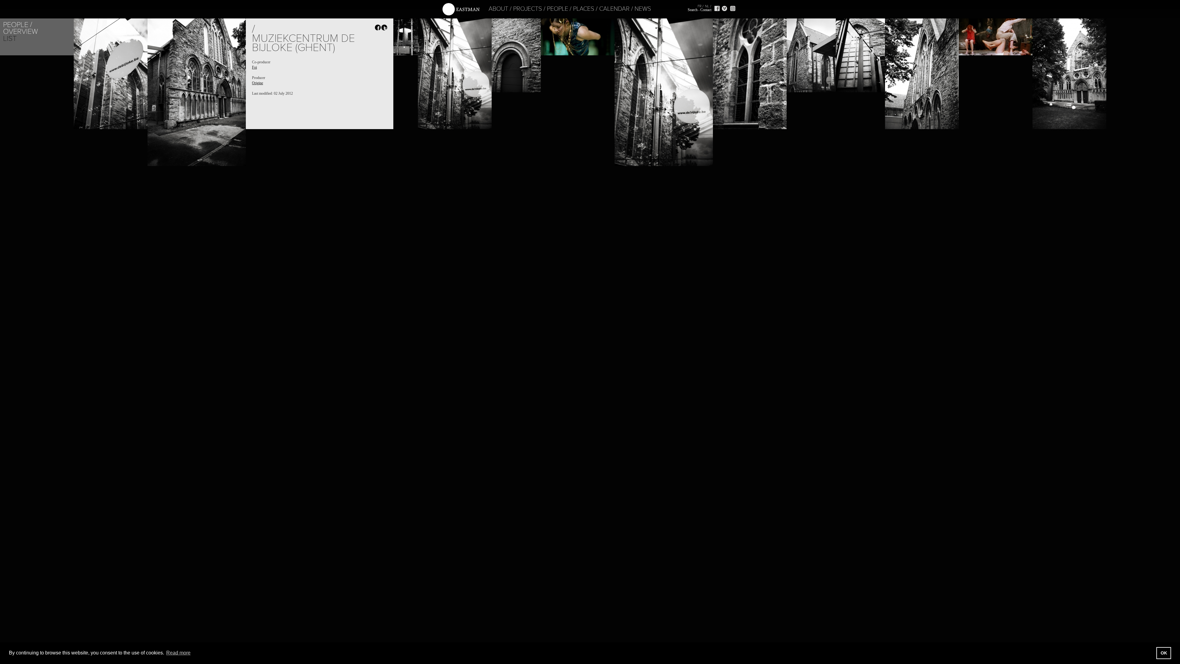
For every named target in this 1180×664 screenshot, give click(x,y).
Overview (20, 31)
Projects (527, 9)
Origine (257, 83)
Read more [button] (178, 652)
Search (693, 10)
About (498, 9)
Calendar (614, 9)
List (10, 38)
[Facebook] (717, 8)
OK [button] (1164, 652)
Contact (705, 10)
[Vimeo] (724, 8)
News (643, 9)
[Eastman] (460, 9)
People (557, 9)
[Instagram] (732, 8)
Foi (254, 67)
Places (583, 9)
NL (707, 6)
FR (700, 6)
